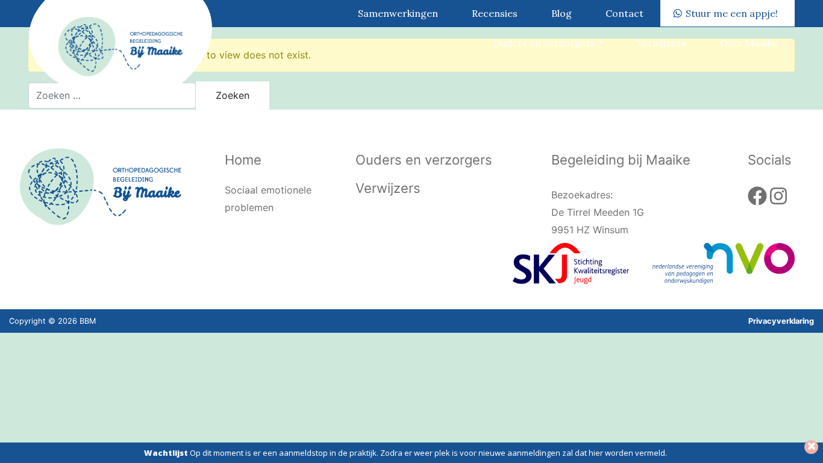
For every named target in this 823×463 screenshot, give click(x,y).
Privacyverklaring (781, 321)
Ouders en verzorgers (544, 43)
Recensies (495, 13)
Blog (561, 13)
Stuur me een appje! (732, 13)
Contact (624, 13)
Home (243, 160)
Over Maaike (749, 43)
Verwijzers (661, 43)
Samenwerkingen (398, 13)
